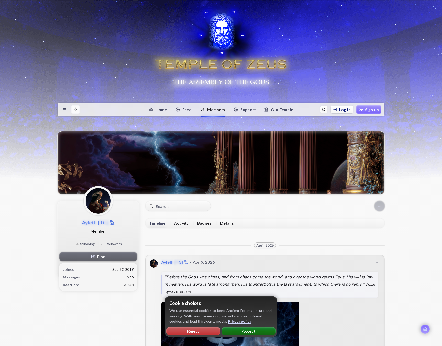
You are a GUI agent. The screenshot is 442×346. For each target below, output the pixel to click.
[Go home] (425, 329)
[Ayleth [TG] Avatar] (98, 201)
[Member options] (379, 206)
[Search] (323, 109)
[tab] (157, 223)
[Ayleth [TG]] (154, 264)
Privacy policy (239, 321)
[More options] (376, 262)
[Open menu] (65, 109)
